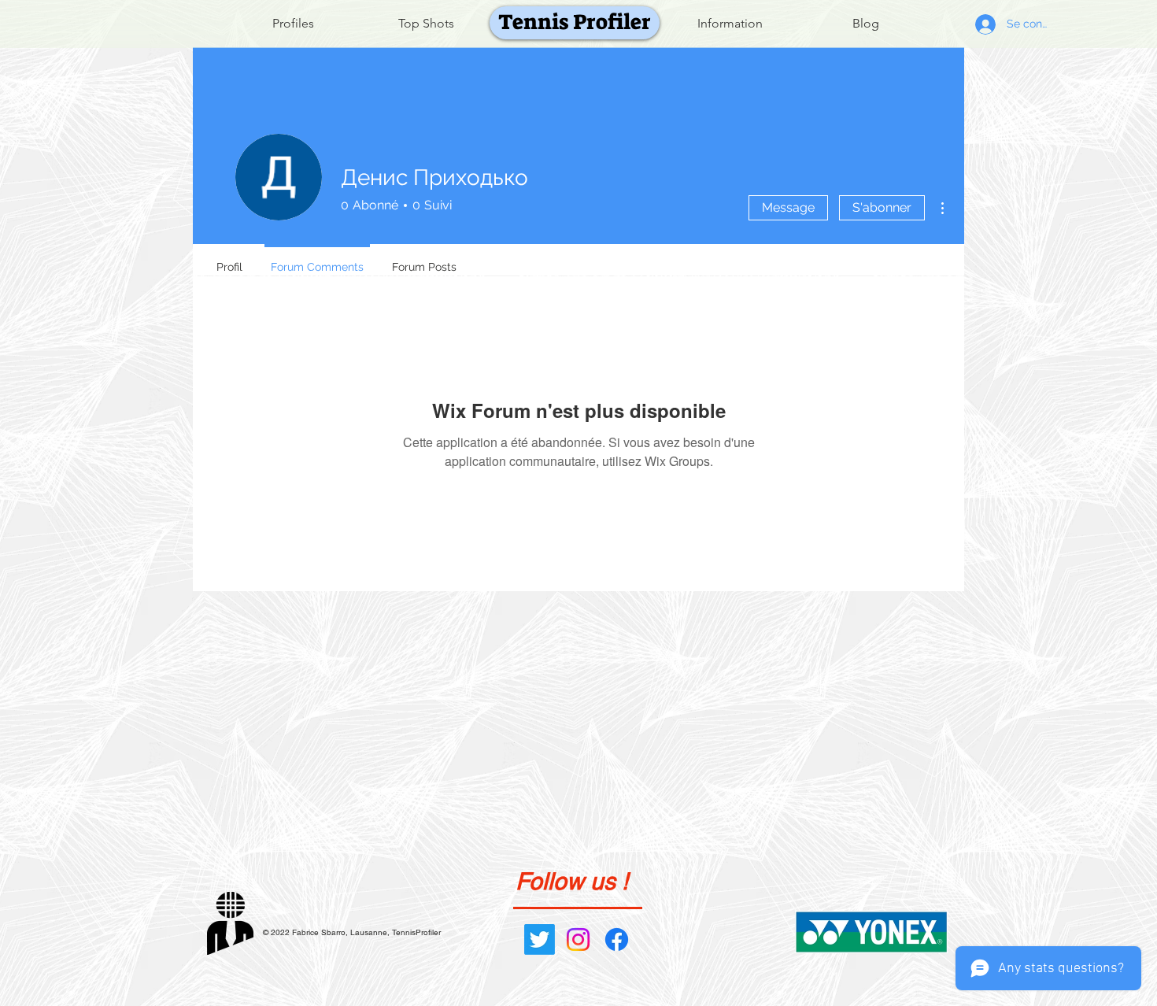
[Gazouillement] (539, 939)
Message (788, 207)
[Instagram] (578, 939)
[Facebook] (616, 939)
